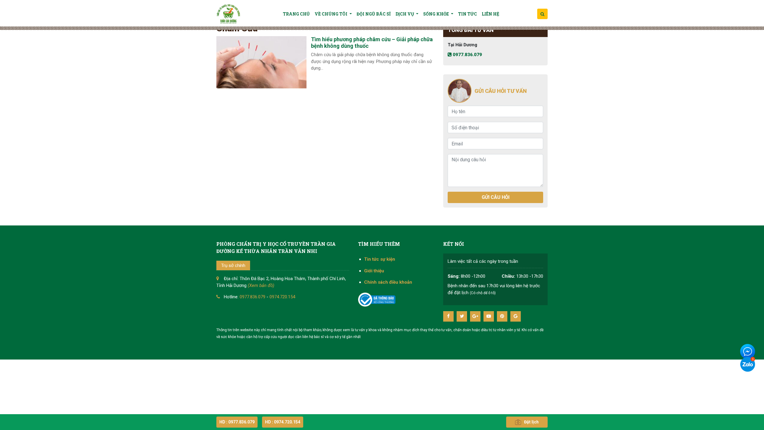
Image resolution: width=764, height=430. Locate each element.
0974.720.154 (282, 297)
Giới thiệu (374, 271)
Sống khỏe (436, 14)
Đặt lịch (531, 422)
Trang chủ (296, 14)
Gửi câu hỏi (495, 197)
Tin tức (467, 14)
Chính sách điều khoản (388, 282)
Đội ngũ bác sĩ (374, 14)
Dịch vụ (405, 14)
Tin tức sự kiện (379, 259)
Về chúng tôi (331, 14)
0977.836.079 (467, 54)
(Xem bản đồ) (261, 285)
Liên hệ (490, 14)
